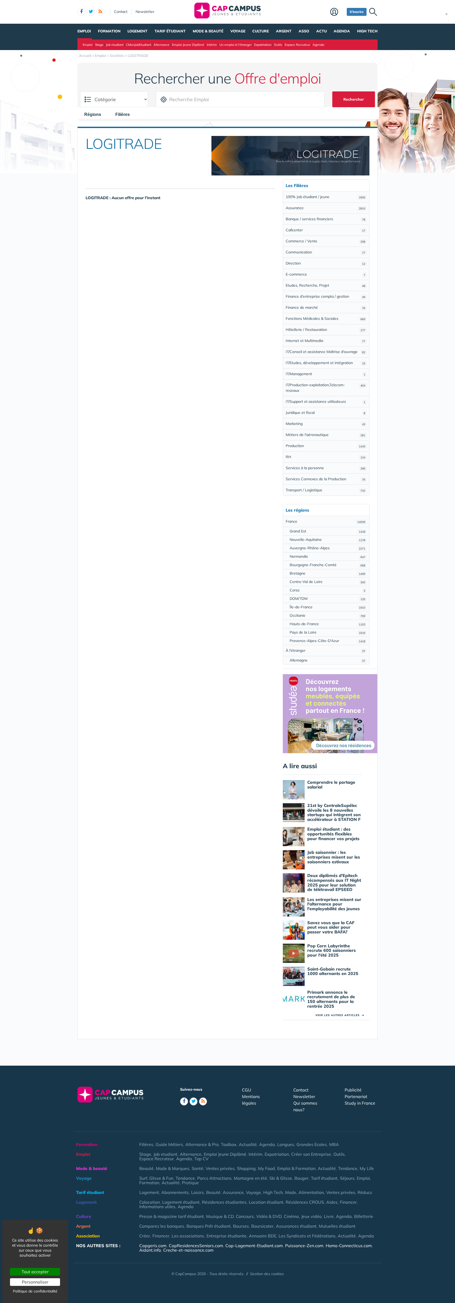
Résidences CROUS (305, 1202)
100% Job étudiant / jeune (325, 196)
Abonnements (175, 1192)
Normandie (327, 556)
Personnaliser (35, 1282)
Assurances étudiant (296, 1226)
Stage (99, 45)
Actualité (248, 1144)
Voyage (237, 31)
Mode (290, 1192)
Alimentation (311, 1192)
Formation (109, 31)
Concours (245, 1216)
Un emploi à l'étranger (235, 45)
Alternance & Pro (202, 1144)
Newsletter (145, 11)
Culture (260, 31)
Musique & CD (220, 1216)
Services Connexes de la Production (325, 479)
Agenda (342, 31)
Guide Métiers (169, 1144)
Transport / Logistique (325, 490)
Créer (144, 1235)
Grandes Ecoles (311, 1144)
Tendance (347, 1168)
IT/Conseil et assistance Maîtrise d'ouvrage (325, 351)
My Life (367, 1168)
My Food (266, 1168)
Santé (197, 1168)
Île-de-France (327, 607)
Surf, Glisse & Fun (156, 1178)
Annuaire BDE (262, 1235)
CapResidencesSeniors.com (196, 1245)
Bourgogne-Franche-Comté (327, 564)
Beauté (146, 1168)
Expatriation (262, 45)
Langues (285, 1144)
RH (325, 456)
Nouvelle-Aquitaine (327, 539)
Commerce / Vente (325, 241)
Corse (327, 590)
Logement (137, 31)
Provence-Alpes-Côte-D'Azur (327, 640)
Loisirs (197, 1192)
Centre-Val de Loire (327, 581)
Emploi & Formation (296, 1168)
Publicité (353, 1090)
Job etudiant (114, 45)
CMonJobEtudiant (138, 45)
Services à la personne (325, 468)
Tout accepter (35, 1271)
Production (325, 445)
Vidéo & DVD (268, 1216)
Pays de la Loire (327, 632)
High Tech (367, 31)
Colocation (149, 1202)
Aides (332, 1202)
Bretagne (327, 573)
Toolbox (228, 1144)
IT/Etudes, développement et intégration (325, 362)
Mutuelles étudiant (337, 1226)
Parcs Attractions (214, 1178)
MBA (334, 1144)
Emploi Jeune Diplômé (188, 45)
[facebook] (81, 12)
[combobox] (95, 114)
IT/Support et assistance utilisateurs (325, 401)
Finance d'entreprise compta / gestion (325, 296)
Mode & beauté (208, 31)
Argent (283, 31)
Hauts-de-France (327, 623)
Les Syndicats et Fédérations (307, 1235)
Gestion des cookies (267, 1273)
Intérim (212, 45)
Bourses (241, 1226)
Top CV (201, 1158)
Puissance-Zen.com (304, 1245)
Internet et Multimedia (325, 340)
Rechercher (353, 99)
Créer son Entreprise (311, 1154)
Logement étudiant (181, 1202)
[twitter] (91, 12)
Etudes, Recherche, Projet (325, 285)
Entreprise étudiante (226, 1235)
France (325, 521)
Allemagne (327, 660)
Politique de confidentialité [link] (35, 1291)
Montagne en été (250, 1178)
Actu (321, 31)
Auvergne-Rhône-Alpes (327, 548)
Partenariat (356, 1096)
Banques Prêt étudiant (208, 1226)
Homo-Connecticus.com (349, 1245)
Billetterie (363, 1216)
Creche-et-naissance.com (188, 1250)
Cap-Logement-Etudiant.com (254, 1245)
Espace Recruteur (297, 45)
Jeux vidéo (311, 1216)
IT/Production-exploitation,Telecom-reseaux (325, 388)
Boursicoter (262, 1226)
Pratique (190, 1182)
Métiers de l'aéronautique (325, 434)
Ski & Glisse (280, 1178)
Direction (325, 263)
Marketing (325, 423)
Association (88, 1236)
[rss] (100, 12)
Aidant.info (150, 1250)
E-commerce (325, 274)
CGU (246, 1090)
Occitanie (327, 615)
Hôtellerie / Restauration (325, 329)
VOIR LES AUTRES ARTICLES (339, 1015)
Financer (348, 1202)
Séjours (347, 1178)
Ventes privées (220, 1168)
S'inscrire (357, 12)
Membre (337, 12)
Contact (120, 11)
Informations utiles (157, 1206)
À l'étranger (325, 650)
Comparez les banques (161, 1226)
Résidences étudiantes (224, 1202)
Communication (325, 252)
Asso (304, 31)
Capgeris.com (152, 1245)
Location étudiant (266, 1202)
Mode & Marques (172, 1168)
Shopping (246, 1168)
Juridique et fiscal (325, 412)
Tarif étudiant (170, 31)
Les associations (188, 1235)
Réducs (365, 1192)
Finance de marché (325, 307)
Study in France (360, 1103)
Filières (146, 1144)
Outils (278, 45)
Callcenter (325, 230)
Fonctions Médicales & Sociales (325, 318)
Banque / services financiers (325, 219)
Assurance (325, 207)
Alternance (162, 45)
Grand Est (327, 531)
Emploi (84, 31)
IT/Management (325, 373)
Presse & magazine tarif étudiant (171, 1216)
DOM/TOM (327, 598)
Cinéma (291, 1216)
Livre (329, 1216)
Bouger (301, 1178)
